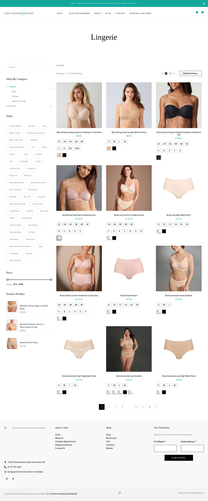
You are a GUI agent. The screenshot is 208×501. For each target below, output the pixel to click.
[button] (201, 13)
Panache (41, 197)
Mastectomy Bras (16, 182)
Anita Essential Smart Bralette (178, 295)
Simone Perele (15, 225)
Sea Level (44, 211)
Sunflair (31, 232)
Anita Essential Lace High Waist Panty (179, 376)
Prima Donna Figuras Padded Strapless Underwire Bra (179, 133)
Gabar (44, 147)
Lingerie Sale (14, 168)
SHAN (11, 218)
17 (142, 407)
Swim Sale (30, 239)
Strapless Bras (15, 232)
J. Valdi (25, 154)
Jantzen (38, 154)
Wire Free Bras (15, 260)
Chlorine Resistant (16, 147)
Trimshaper (14, 253)
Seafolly (29, 211)
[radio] (59, 141)
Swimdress (14, 239)
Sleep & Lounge (19, 101)
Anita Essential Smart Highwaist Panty (79, 376)
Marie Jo (28, 175)
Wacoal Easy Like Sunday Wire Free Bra (129, 132)
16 (136, 407)
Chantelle (33, 140)
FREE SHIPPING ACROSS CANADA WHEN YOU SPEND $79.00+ (104, 3)
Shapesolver (27, 218)
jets (11, 161)
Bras (14, 91)
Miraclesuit (33, 190)
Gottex (12, 154)
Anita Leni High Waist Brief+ (179, 215)
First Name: (159, 442)
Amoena (31, 126)
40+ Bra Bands (15, 126)
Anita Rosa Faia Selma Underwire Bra (79, 215)
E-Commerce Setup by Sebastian (62, 494)
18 (149, 407)
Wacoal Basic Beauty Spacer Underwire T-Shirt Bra (79, 132)
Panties (15, 96)
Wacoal (29, 253)
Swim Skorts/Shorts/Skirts (20, 246)
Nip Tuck (27, 197)
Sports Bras (33, 225)
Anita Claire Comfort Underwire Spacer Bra (79, 295)
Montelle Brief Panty (29, 342)
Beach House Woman (36, 133)
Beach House (14, 133)
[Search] (49, 67)
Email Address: (188, 442)
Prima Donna (38, 204)
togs (40, 246)
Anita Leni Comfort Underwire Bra (129, 215)
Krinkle (38, 161)
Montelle (12, 197)
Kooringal (24, 161)
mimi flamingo (15, 190)
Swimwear (11, 106)
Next (156, 407)
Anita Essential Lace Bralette (129, 376)
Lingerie (12, 86)
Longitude (31, 168)
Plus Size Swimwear (17, 204)
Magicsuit (13, 175)
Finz (33, 147)
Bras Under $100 (16, 140)
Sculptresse (14, 211)
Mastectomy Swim (38, 182)
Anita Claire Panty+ (129, 295)
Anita (44, 126)
